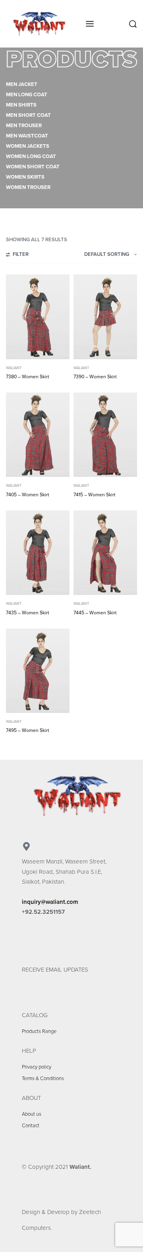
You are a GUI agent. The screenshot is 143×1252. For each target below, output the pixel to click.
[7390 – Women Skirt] (105, 316)
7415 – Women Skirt (94, 494)
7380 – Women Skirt (27, 376)
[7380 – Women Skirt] (38, 316)
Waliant (13, 368)
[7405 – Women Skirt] (38, 435)
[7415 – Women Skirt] (105, 435)
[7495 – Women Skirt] (38, 671)
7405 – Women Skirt (27, 494)
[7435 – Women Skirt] (38, 553)
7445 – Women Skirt (95, 613)
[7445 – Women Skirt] (105, 553)
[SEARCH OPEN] (133, 24)
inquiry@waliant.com (50, 901)
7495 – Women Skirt (27, 730)
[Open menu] (89, 24)
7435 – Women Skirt (27, 613)
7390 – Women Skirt (95, 376)
